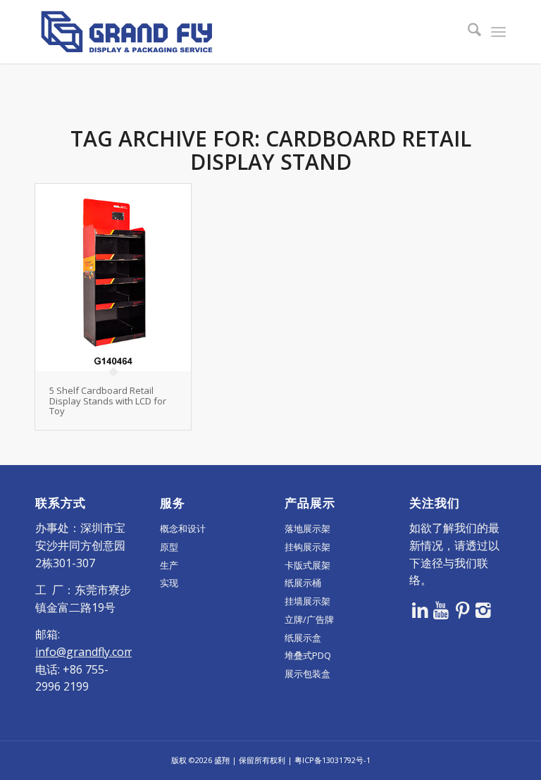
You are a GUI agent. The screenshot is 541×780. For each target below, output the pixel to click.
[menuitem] (467, 31)
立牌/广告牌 (309, 619)
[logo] (126, 31)
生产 (169, 565)
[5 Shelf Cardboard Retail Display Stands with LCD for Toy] (113, 277)
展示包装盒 (307, 673)
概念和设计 (183, 528)
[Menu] (498, 32)
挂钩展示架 (307, 546)
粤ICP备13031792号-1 (332, 760)
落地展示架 (307, 528)
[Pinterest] (462, 609)
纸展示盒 (303, 637)
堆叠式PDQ (308, 655)
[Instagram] (483, 609)
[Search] (467, 31)
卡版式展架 (307, 565)
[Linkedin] (419, 609)
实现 (169, 582)
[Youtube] (441, 609)
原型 (169, 546)
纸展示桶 (303, 582)
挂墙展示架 (307, 601)
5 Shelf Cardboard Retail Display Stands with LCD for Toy (107, 400)
